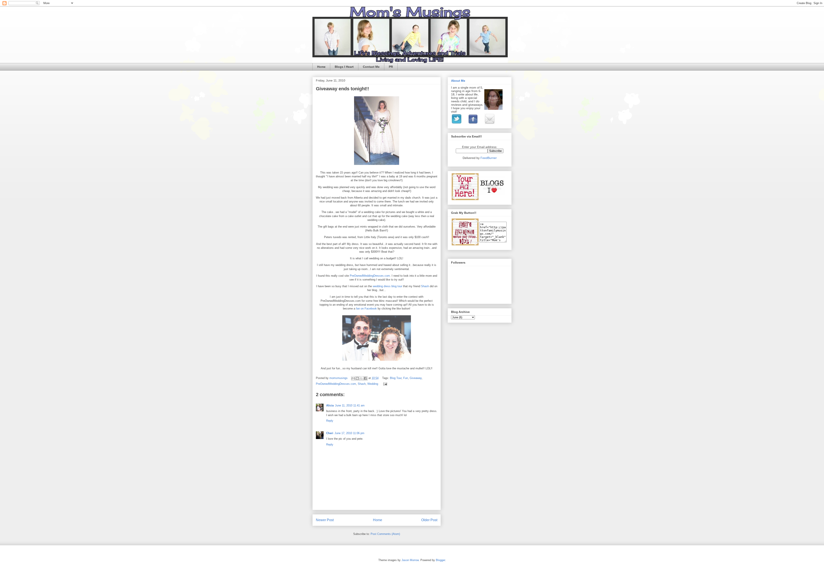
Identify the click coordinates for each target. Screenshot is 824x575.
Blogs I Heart (344, 66)
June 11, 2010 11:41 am (350, 405)
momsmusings (338, 378)
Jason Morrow (410, 560)
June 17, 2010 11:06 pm (349, 433)
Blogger (440, 560)
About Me (458, 80)
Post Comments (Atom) (385, 534)
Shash (425, 286)
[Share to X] (361, 378)
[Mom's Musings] (465, 244)
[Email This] (353, 378)
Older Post (429, 520)
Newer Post (325, 520)
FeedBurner (488, 158)
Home (321, 66)
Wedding (372, 383)
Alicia (330, 405)
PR (391, 66)
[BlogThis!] (357, 378)
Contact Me (371, 66)
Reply (329, 420)
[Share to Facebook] (365, 378)
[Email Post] (384, 383)
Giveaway (416, 378)
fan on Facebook (366, 308)
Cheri (329, 433)
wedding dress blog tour (388, 286)
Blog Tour (395, 378)
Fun (405, 378)
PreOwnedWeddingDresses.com (370, 275)
